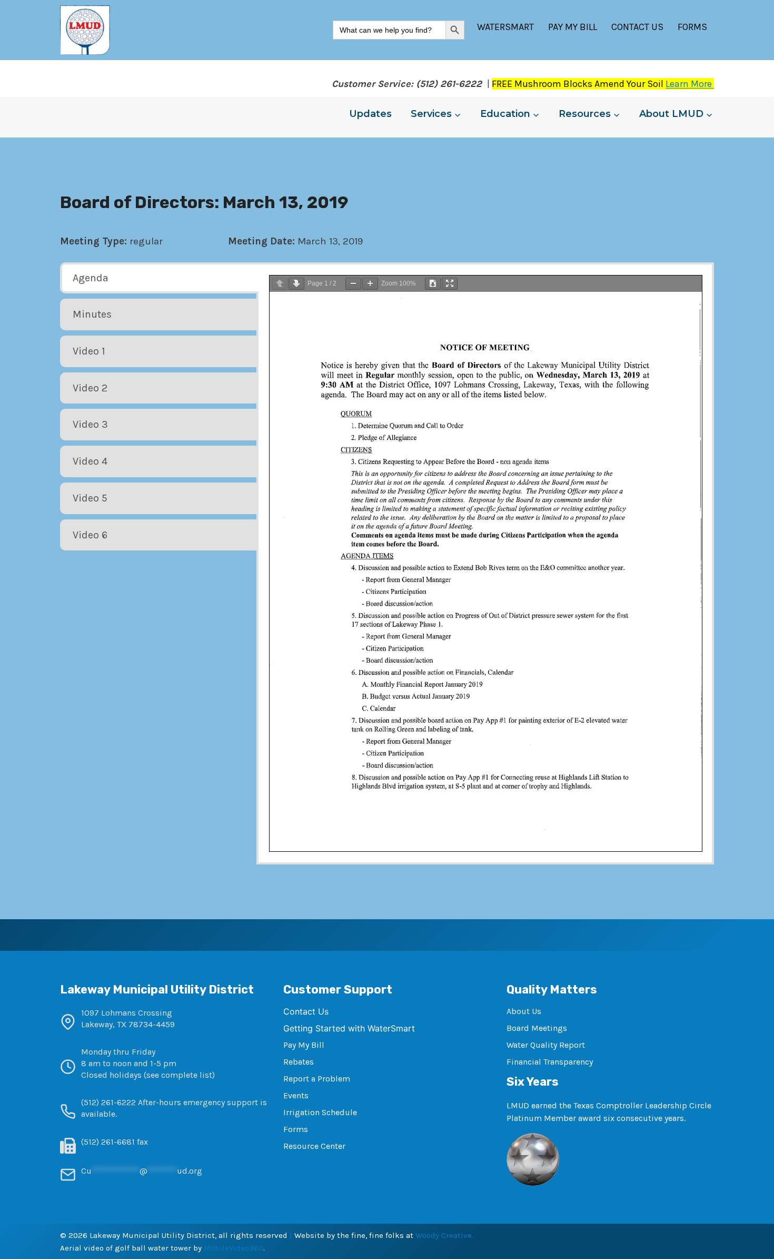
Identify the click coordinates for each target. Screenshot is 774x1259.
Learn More (690, 84)
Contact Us (637, 27)
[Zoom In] (370, 284)
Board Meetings (537, 1028)
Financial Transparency (550, 1062)
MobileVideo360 (233, 1248)
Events (296, 1095)
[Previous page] (279, 284)
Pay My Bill (572, 27)
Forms (692, 27)
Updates (370, 114)
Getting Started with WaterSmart (349, 1028)
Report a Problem (316, 1079)
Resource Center (314, 1146)
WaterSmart (505, 27)
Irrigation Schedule (320, 1112)
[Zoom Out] (353, 284)
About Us (524, 1011)
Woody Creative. (444, 1235)
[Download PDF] (433, 284)
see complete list (179, 1075)
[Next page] (296, 284)
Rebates (298, 1062)
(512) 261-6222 (108, 1102)
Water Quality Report (546, 1045)
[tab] (159, 278)
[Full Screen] (450, 284)
